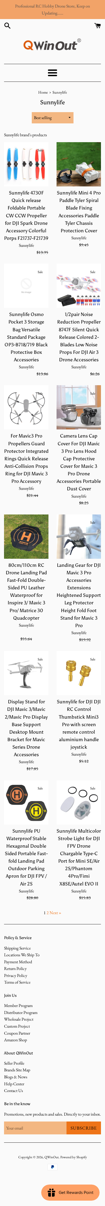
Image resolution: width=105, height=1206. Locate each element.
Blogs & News (15, 1077)
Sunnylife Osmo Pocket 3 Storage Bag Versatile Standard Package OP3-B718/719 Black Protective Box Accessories (26, 337)
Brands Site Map (17, 1070)
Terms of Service (17, 982)
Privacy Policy (15, 975)
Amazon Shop (15, 1040)
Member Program (18, 1005)
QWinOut (51, 1157)
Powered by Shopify (73, 1157)
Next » (55, 912)
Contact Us (13, 1090)
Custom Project (17, 1026)
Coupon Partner (17, 1033)
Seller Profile (14, 1063)
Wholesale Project (18, 1019)
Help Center (14, 1084)
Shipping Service (17, 948)
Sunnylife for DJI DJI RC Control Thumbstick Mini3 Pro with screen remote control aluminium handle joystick (79, 724)
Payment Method (18, 962)
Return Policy (15, 968)
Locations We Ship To (22, 955)
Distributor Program (20, 1012)
